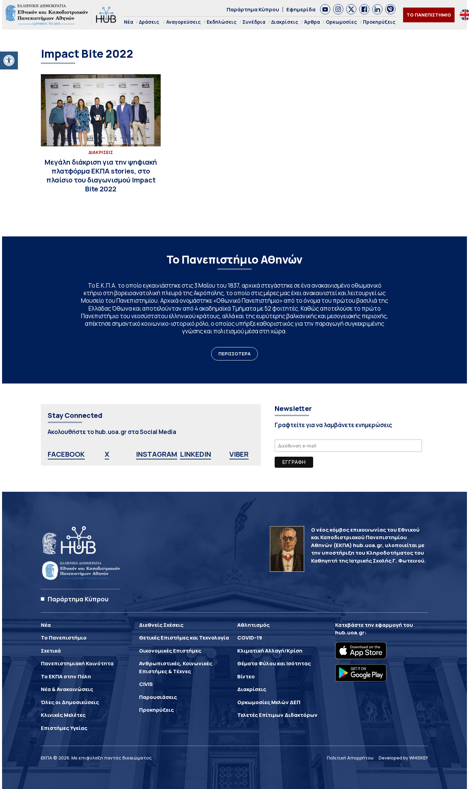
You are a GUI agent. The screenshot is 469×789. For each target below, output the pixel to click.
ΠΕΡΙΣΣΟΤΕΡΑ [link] (234, 354)
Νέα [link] (128, 22)
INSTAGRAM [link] (156, 454)
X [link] (107, 454)
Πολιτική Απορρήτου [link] (350, 758)
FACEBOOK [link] (66, 454)
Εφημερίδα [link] (301, 9)
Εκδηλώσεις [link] (222, 22)
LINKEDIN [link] (195, 454)
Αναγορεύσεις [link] (183, 22)
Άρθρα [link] (312, 22)
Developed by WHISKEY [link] (403, 758)
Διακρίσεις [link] (284, 22)
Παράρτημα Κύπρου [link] (253, 9)
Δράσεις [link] (149, 22)
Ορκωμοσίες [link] (341, 22)
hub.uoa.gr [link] (350, 632)
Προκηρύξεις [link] (379, 22)
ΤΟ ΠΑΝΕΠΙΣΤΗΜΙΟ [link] (429, 15)
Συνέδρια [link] (253, 22)
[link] (9, 60)
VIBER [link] (239, 454)
